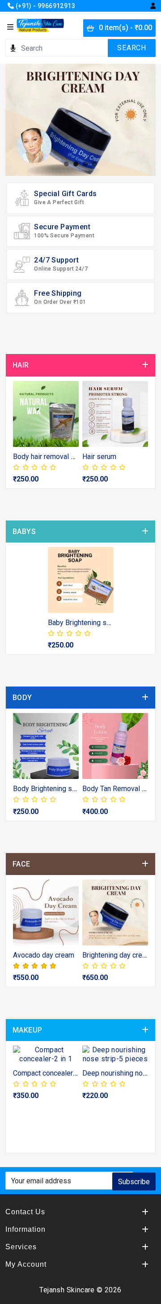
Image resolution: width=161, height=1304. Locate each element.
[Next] (140, 437)
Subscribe (134, 1181)
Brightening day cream (117, 955)
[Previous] (20, 437)
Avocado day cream (43, 955)
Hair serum (99, 456)
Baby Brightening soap (83, 622)
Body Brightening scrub (49, 788)
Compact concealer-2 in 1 (53, 1073)
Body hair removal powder (53, 456)
